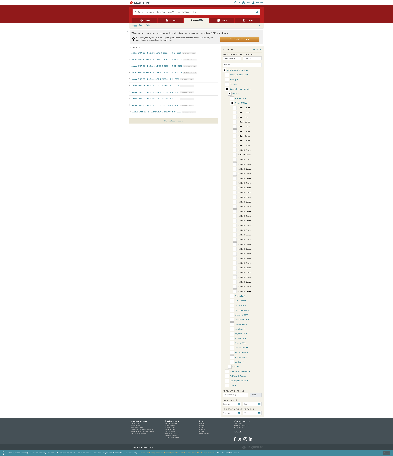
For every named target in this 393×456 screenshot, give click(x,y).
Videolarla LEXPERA (171, 433)
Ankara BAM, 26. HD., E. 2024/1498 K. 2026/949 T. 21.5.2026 (157, 66)
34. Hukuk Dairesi (244, 263)
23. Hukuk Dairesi (244, 211)
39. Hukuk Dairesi (244, 287)
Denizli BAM (239, 305)
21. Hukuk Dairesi (244, 202)
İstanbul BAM (240, 324)
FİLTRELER (228, 49)
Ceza (234, 367)
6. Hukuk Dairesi (244, 131)
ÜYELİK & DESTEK (172, 421)
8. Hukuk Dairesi (244, 141)
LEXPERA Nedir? (170, 425)
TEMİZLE (257, 49)
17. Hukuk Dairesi (244, 183)
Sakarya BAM (240, 343)
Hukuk (234, 94)
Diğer (232, 386)
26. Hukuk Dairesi (244, 225)
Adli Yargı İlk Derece (238, 376)
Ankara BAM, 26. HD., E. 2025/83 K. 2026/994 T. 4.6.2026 (155, 105)
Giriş (248, 3)
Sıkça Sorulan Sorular (172, 437)
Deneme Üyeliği (170, 429)
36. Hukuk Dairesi (244, 273)
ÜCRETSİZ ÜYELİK (240, 39)
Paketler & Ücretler (171, 423)
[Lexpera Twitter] (240, 439)
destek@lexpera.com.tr (241, 425)
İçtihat (201, 427)
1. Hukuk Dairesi (244, 108)
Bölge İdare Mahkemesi (239, 371)
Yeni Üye (259, 3)
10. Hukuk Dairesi (244, 150)
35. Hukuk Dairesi (244, 268)
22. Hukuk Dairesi (244, 207)
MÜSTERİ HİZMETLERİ (242, 421)
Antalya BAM (240, 296)
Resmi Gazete (204, 433)
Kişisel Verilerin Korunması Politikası (142, 431)
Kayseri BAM (240, 334)
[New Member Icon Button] (253, 3)
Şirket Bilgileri (135, 425)
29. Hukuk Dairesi (244, 240)
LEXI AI (201, 423)
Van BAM (238, 362)
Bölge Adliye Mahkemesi (239, 89)
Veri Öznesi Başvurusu (138, 433)
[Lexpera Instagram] (246, 440)
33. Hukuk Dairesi (244, 258)
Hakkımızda (135, 423)
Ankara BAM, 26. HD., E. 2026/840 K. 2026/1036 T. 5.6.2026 (156, 53)
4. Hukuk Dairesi (244, 122)
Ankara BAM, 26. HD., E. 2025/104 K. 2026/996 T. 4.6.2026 (156, 112)
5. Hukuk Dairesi (244, 127)
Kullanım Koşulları (137, 427)
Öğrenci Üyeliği (170, 431)
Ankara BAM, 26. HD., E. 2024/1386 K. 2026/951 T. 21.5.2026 (157, 59)
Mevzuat (202, 425)
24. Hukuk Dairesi (244, 216)
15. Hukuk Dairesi (244, 174)
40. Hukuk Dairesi (244, 291)
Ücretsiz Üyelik (170, 427)
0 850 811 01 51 (239, 423)
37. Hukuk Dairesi (244, 277)
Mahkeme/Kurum (236, 70)
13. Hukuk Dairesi (244, 164)
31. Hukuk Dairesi (244, 249)
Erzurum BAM (240, 315)
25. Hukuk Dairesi (244, 221)
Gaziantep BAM (241, 320)
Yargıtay (233, 80)
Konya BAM (239, 338)
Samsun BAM (240, 348)
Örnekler (202, 431)
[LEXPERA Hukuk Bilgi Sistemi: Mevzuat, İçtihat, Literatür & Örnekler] (139, 3)
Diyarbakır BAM (241, 310)
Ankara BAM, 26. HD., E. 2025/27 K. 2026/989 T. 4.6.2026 (155, 92)
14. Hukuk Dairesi (244, 169)
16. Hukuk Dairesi (244, 178)
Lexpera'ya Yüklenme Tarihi (238, 409)
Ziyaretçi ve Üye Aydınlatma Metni (142, 429)
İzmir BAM (239, 329)
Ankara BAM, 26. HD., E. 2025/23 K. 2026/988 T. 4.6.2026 (155, 86)
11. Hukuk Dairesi (244, 155)
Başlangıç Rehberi (171, 435)
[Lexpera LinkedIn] (251, 440)
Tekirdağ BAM (240, 353)
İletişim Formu (238, 427)
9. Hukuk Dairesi (244, 145)
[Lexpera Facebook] (236, 440)
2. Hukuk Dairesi (244, 112)
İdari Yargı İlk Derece (238, 381)
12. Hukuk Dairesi (244, 160)
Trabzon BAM (240, 357)
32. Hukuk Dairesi (244, 254)
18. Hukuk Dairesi (244, 188)
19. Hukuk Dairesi (244, 193)
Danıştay (233, 84)
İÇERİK (202, 421)
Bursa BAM (239, 301)
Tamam (386, 453)
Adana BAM (239, 98)
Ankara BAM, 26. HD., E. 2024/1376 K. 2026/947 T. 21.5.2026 (157, 73)
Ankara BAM (240, 103)
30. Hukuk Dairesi (244, 244)
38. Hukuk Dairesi (244, 282)
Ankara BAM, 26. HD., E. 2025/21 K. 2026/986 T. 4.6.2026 (155, 79)
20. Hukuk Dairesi (244, 197)
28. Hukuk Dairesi (244, 235)
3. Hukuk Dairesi (244, 117)
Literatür (202, 429)
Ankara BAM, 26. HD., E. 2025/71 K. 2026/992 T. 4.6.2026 (155, 99)
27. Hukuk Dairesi (244, 230)
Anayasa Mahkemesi (238, 75)
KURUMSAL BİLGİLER (139, 421)
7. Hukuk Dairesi (244, 136)
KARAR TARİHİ (230, 400)
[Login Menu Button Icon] (243, 3)
